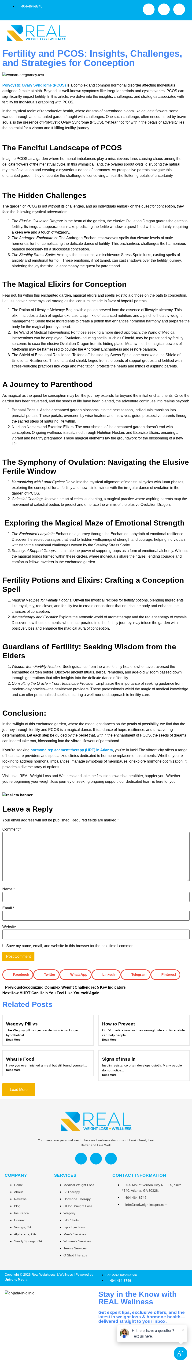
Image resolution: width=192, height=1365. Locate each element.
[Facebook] (81, 1159)
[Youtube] (164, 9)
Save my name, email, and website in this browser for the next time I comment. (70, 946)
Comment (11, 829)
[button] (128, 33)
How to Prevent (118, 1023)
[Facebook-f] (149, 9)
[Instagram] (179, 9)
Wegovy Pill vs (22, 1023)
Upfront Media (16, 1279)
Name (8, 889)
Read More (13, 1039)
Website (9, 927)
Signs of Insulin (119, 1059)
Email (8, 908)
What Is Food (20, 1059)
